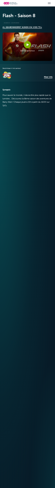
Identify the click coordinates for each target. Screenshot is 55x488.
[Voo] (11, 3)
